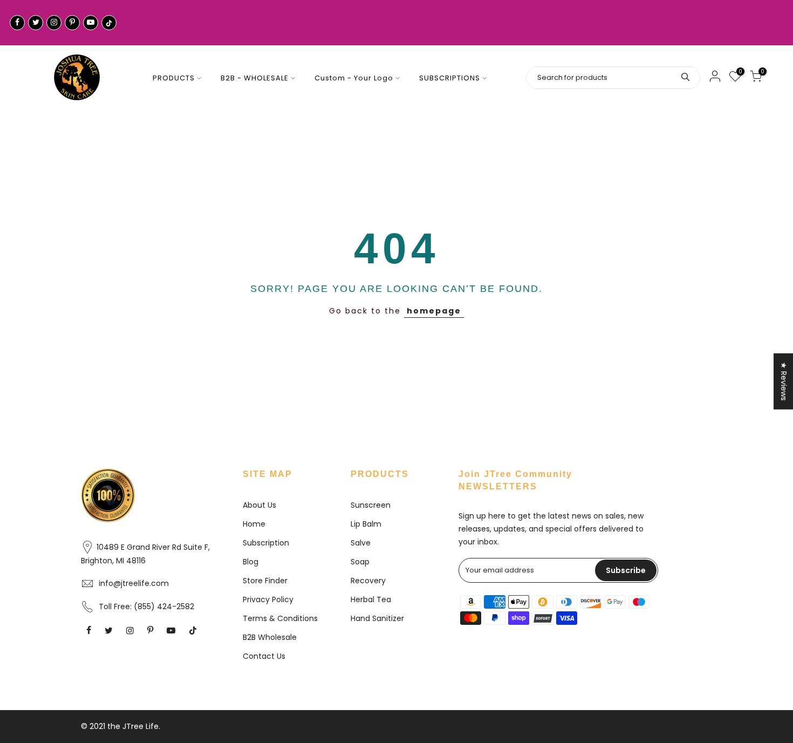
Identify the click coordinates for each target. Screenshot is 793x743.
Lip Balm (366, 524)
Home (254, 524)
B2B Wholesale (270, 637)
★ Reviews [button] (783, 381)
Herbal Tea (371, 599)
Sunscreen (371, 505)
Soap (360, 561)
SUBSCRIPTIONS (449, 78)
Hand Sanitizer (377, 618)
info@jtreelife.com (134, 583)
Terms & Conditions (280, 618)
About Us (259, 505)
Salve (361, 542)
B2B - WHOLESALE (255, 78)
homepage (434, 310)
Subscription (266, 542)
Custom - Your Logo (354, 78)
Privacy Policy (268, 599)
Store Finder (265, 580)
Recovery (368, 580)
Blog (250, 561)
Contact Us (264, 656)
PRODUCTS (174, 78)
